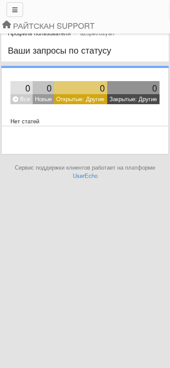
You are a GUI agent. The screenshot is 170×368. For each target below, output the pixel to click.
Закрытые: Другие (133, 99)
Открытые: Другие (80, 99)
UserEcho (85, 175)
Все (24, 99)
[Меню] (15, 9)
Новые (43, 99)
